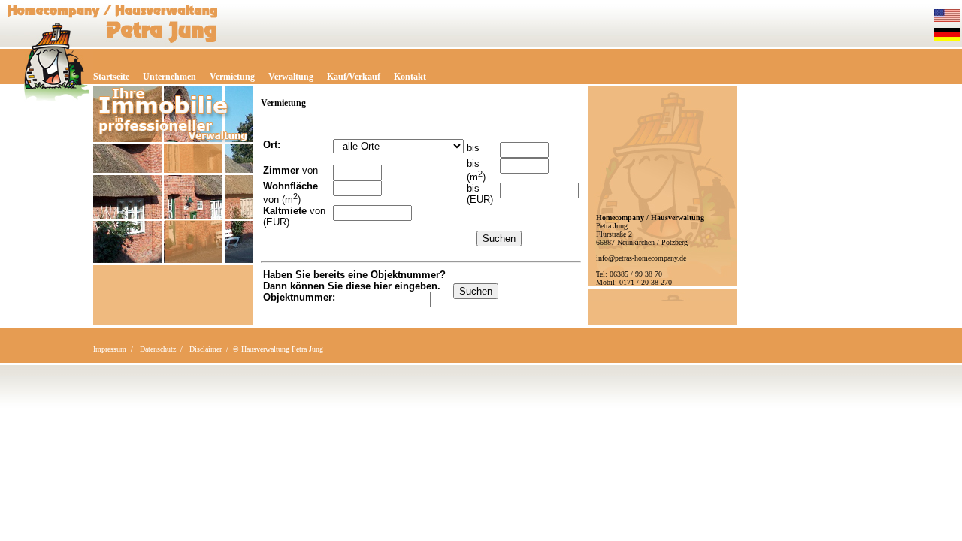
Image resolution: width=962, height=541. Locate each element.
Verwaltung (290, 76)
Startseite (111, 76)
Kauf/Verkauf (353, 76)
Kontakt (410, 76)
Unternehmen (169, 76)
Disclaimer (205, 349)
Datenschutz (158, 349)
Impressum (109, 349)
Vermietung (232, 76)
